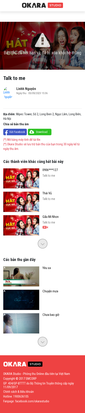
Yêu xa (46, 268)
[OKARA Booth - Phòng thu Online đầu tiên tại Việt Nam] (42, 5)
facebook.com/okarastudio (32, 401)
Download (42, 132)
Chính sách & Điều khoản (18, 391)
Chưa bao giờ (50, 315)
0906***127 (50, 170)
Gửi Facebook (17, 132)
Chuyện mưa (50, 291)
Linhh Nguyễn (26, 89)
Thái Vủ (47, 193)
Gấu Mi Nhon (50, 216)
